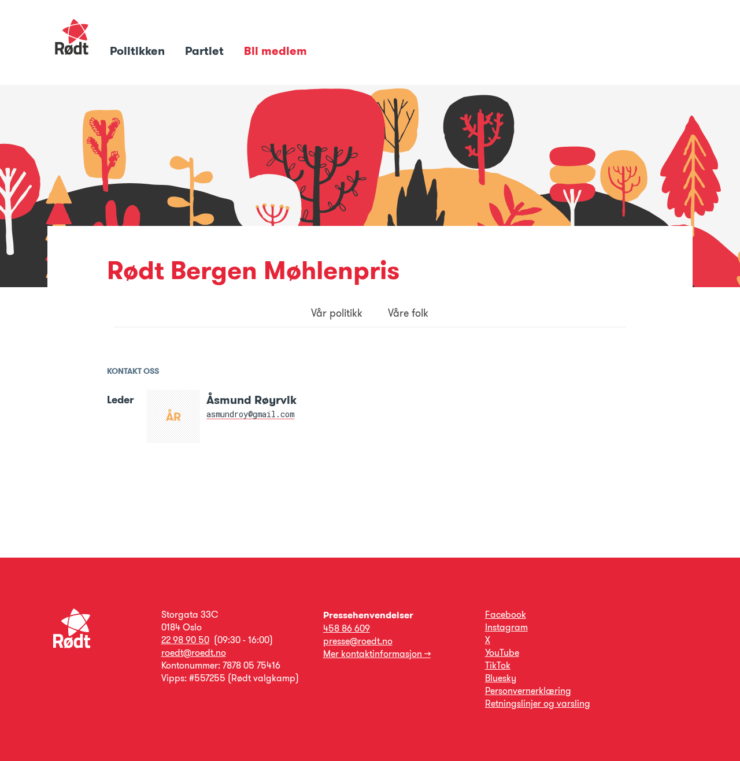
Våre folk (408, 313)
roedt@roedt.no (193, 652)
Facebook (505, 614)
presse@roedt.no (358, 641)
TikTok (497, 665)
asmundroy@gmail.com (250, 414)
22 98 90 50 (185, 640)
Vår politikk (336, 313)
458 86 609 (346, 628)
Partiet (206, 51)
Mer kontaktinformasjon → (377, 653)
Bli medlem (275, 51)
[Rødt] (71, 645)
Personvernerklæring (528, 690)
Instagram (506, 627)
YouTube (502, 652)
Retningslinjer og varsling (537, 703)
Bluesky (500, 678)
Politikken (139, 51)
